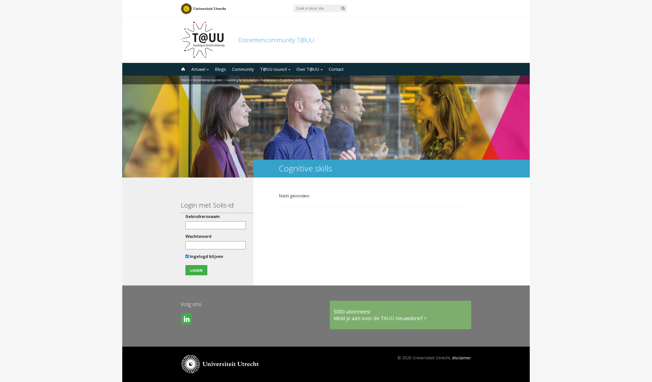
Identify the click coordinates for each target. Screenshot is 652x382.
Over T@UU (308, 69)
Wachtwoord (198, 236)
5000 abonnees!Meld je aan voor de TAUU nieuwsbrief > (380, 315)
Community (243, 69)
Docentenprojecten (208, 80)
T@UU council (274, 69)
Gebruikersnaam (202, 216)
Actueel (198, 69)
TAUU (185, 80)
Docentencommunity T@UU (276, 40)
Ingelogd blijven (206, 256)
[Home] (182, 69)
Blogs (220, 69)
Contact (336, 69)
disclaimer (461, 358)
